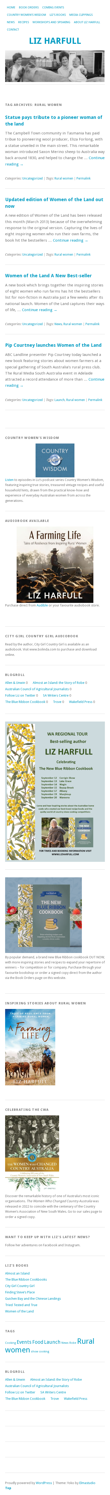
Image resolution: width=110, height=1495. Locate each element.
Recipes (23, 22)
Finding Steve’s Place (20, 1292)
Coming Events (53, 7)
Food (37, 1342)
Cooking (10, 1343)
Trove (57, 702)
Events (24, 1342)
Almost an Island (17, 1273)
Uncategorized (32, 178)
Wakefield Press (80, 702)
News (11, 22)
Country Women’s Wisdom (26, 15)
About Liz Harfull (87, 22)
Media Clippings (81, 15)
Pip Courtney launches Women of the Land (53, 345)
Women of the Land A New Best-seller (48, 275)
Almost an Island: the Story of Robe (58, 683)
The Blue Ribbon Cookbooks (26, 1279)
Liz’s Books (58, 15)
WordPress (44, 1483)
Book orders (29, 7)
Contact (13, 29)
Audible (42, 605)
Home (11, 7)
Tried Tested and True (21, 1305)
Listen (9, 480)
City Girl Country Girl (20, 1286)
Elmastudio (87, 1483)
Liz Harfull (55, 41)
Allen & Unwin (15, 683)
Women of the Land (19, 1311)
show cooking (40, 1351)
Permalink (83, 178)
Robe (72, 1343)
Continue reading (70, 240)
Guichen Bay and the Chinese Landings (33, 1298)
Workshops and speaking (51, 22)
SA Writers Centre (56, 695)
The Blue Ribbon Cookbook (25, 702)
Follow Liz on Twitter (20, 695)
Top (8, 1488)
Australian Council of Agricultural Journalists (37, 689)
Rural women (63, 178)
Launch (59, 400)
